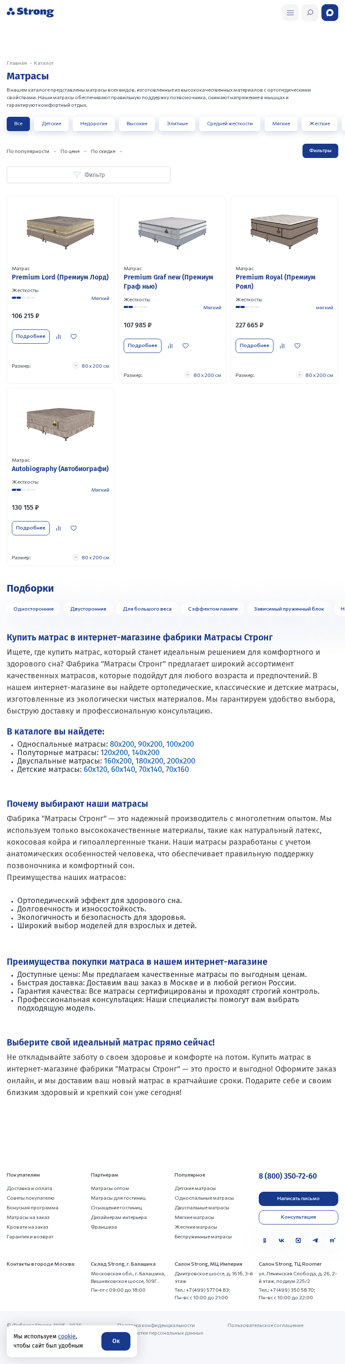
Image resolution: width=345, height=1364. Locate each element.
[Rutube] (332, 1240)
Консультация (298, 1216)
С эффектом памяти (213, 608)
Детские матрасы (195, 1188)
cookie (67, 1336)
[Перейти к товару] (60, 289)
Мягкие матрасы (194, 1217)
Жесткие (319, 123)
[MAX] (298, 1240)
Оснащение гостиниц (116, 1207)
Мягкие (281, 123)
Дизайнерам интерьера (119, 1217)
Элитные (177, 123)
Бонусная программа (32, 1207)
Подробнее (30, 336)
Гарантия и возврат (30, 1236)
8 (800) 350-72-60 (288, 1176)
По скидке (103, 151)
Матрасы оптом (110, 1188)
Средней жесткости (230, 123)
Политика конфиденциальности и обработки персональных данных (160, 1328)
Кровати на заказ (27, 1227)
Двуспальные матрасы (202, 1207)
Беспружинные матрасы (203, 1236)
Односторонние (33, 608)
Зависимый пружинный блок (289, 608)
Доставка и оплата (29, 1188)
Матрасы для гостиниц (118, 1198)
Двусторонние (88, 608)
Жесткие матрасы (196, 1227)
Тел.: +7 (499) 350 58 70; (287, 1290)
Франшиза (104, 1227)
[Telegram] (315, 1240)
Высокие (137, 123)
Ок (115, 1341)
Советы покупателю (31, 1198)
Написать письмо (298, 1198)
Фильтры (320, 150)
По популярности (28, 151)
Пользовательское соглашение (265, 1325)
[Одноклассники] (265, 1240)
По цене (70, 151)
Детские (51, 123)
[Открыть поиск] (290, 12)
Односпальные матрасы (204, 1198)
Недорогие (93, 123)
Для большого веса (147, 608)
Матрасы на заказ (28, 1217)
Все (18, 123)
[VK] (281, 1240)
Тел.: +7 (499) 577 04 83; (202, 1290)
